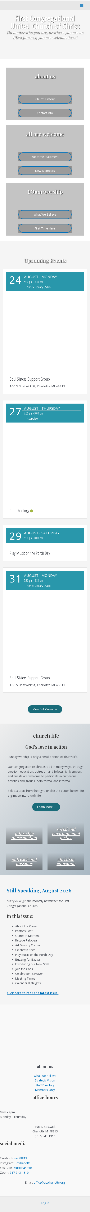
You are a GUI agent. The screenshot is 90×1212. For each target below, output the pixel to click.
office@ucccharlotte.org (49, 1182)
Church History (45, 99)
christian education (66, 861)
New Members (45, 171)
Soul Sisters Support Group (30, 379)
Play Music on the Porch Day (30, 553)
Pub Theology (19, 510)
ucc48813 (20, 1158)
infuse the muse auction (24, 835)
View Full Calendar (45, 709)
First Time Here (45, 228)
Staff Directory (45, 1085)
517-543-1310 (19, 1173)
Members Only (45, 1090)
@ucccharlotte (22, 1168)
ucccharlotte (23, 1163)
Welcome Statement (44, 157)
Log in (45, 1203)
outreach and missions (24, 861)
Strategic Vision (45, 1080)
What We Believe (45, 214)
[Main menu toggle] (81, 5)
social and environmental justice (66, 833)
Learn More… (46, 807)
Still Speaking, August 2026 (39, 890)
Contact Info (45, 113)
